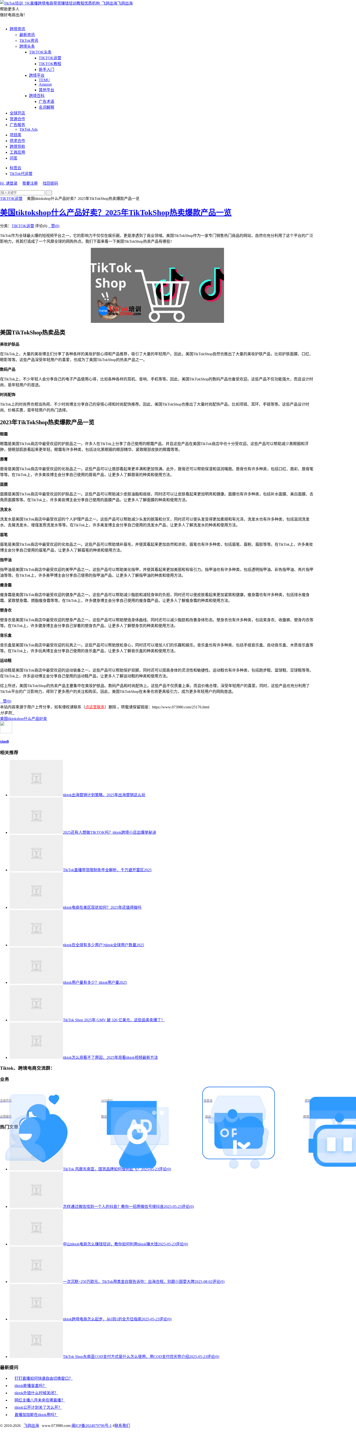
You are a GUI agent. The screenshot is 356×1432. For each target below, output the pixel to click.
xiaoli (4, 741)
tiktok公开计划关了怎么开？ (38, 1407)
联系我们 (122, 1426)
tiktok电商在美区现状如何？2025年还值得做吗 (102, 907)
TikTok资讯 (28, 40)
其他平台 (46, 90)
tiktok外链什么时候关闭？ (36, 1393)
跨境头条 (27, 46)
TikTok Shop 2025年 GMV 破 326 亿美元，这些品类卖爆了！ (114, 1020)
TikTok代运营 (21, 174)
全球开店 (17, 113)
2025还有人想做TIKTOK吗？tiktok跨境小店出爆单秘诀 (109, 832)
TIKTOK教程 (50, 64)
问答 (13, 158)
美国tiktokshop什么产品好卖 (23, 719)
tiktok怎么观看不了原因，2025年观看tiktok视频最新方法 (110, 1057)
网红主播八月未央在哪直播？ (40, 1400)
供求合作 (17, 141)
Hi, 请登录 (8, 183)
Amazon (45, 84)
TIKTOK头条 (40, 52)
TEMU (44, 80)
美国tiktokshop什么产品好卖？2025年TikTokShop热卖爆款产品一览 (116, 212)
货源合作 (17, 119)
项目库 (15, 135)
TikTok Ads (28, 129)
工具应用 (17, 152)
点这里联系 (95, 707)
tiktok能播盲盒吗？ (30, 1386)
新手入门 (46, 70)
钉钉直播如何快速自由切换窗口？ (44, 1378)
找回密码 (50, 183)
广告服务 (17, 125)
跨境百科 (37, 96)
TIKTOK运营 (50, 58)
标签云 (15, 168)
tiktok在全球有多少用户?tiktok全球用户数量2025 (103, 945)
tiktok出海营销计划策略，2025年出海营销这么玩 (104, 795)
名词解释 (46, 107)
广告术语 (46, 101)
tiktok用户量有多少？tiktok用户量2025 (95, 982)
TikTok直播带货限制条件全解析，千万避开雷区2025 (107, 870)
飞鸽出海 (125, 3)
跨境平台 (37, 75)
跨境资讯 (17, 29)
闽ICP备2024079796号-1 (91, 1426)
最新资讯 (27, 35)
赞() (53, 226)
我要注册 (30, 183)
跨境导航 (17, 146)
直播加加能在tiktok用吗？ (36, 1415)
